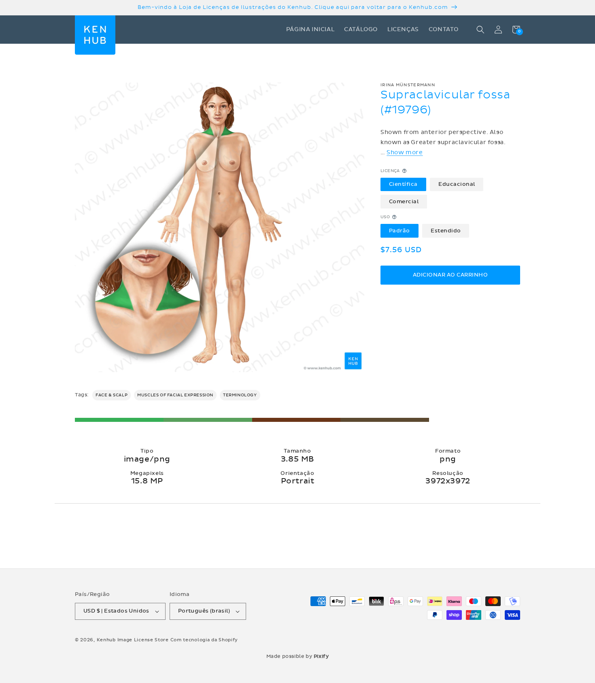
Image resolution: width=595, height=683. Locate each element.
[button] (480, 29)
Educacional (456, 184)
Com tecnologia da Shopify (204, 640)
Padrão (399, 230)
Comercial (404, 201)
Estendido (446, 230)
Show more (405, 152)
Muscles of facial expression (175, 395)
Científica (403, 184)
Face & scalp (112, 395)
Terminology (240, 395)
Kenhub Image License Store (133, 640)
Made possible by (297, 656)
